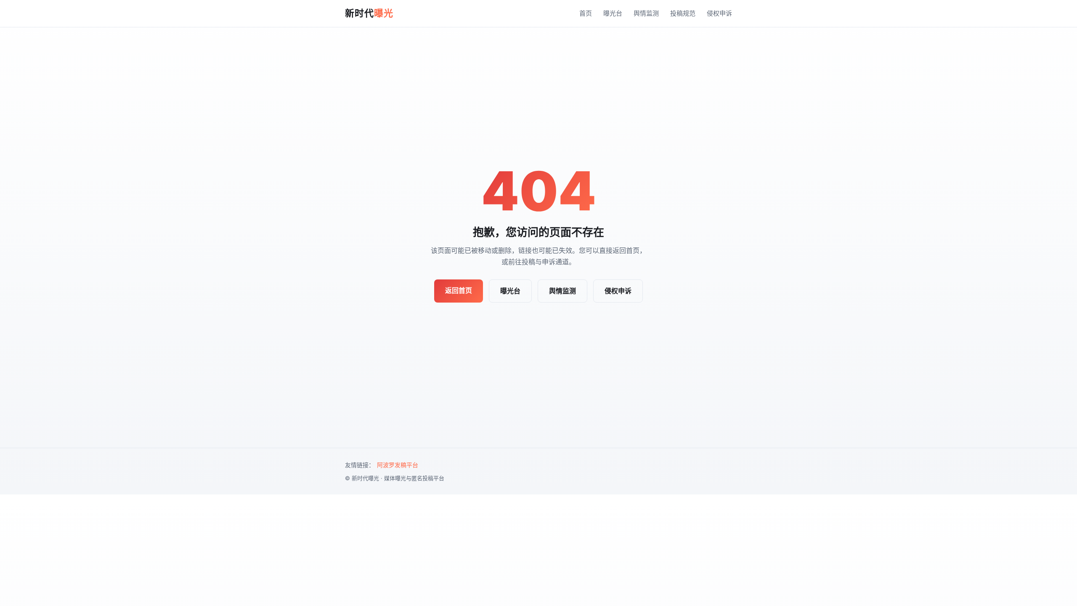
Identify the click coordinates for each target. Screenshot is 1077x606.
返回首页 (458, 290)
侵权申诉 (719, 13)
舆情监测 (646, 13)
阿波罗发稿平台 (397, 464)
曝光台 (612, 13)
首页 (585, 13)
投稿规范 (682, 13)
